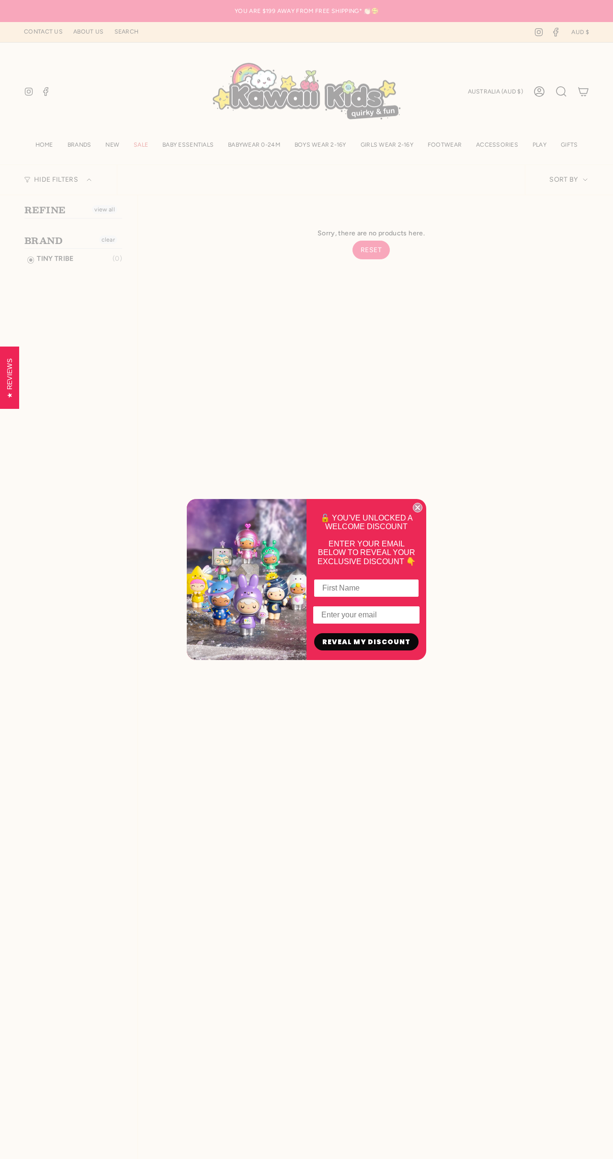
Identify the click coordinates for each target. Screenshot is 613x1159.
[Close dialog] (417, 507)
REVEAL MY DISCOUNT (366, 642)
